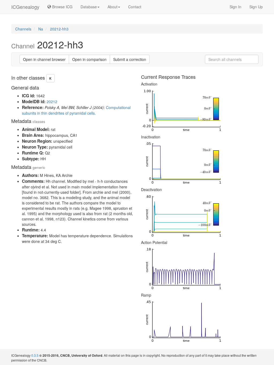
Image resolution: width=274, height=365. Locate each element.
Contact (134, 6)
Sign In (235, 6)
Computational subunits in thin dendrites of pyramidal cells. (76, 110)
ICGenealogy (25, 6)
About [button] (112, 6)
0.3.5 (35, 355)
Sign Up (256, 6)
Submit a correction (129, 59)
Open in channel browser (44, 59)
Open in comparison (89, 59)
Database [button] (89, 6)
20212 (52, 101)
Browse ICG (62, 6)
